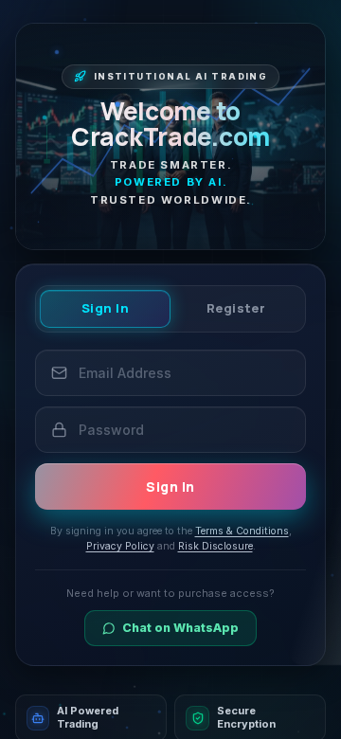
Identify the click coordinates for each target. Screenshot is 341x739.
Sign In (105, 307)
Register (235, 307)
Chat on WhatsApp (180, 628)
